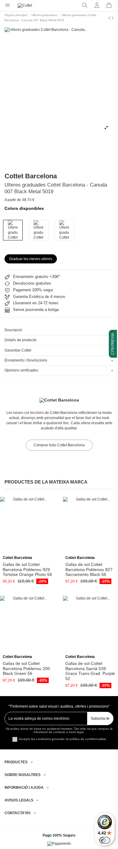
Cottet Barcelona (31, 176)
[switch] (104, 840)
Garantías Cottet (18, 350)
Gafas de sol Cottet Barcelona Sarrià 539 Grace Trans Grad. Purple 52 (90, 671)
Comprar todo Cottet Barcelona (59, 445)
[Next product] (112, 18)
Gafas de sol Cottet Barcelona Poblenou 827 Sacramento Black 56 (89, 569)
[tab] (59, 330)
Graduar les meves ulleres (30, 259)
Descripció (13, 330)
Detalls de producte (21, 340)
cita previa (113, 344)
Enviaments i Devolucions (26, 360)
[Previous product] (110, 18)
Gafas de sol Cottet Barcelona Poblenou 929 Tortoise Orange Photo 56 (27, 569)
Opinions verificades (21, 370)
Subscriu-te (100, 718)
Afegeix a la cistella (30, 551)
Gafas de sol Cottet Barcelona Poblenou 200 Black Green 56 (26, 668)
